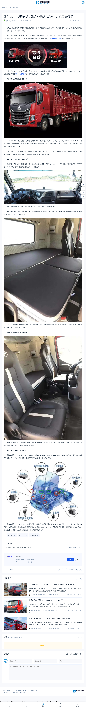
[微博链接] (83, 184)
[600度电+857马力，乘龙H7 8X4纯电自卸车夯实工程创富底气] (15, 589)
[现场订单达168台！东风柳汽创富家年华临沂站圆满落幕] (15, 623)
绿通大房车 (58, 38)
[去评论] (83, 192)
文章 (14, 7)
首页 (11, 7)
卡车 (17, 7)
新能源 (45, 610)
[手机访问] (83, 188)
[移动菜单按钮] (2, 2)
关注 (70, 559)
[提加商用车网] (43, 2)
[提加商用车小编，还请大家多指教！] (10, 559)
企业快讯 (40, 594)
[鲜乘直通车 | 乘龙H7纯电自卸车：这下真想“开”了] (15, 606)
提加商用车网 (33, 690)
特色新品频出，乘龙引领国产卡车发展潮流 (19, 547)
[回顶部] (83, 196)
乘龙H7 (52, 38)
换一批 (79, 578)
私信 (77, 559)
